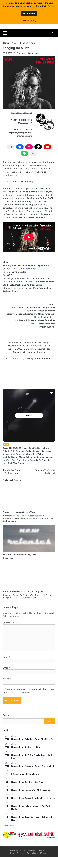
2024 (18, 448)
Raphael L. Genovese (27, 53)
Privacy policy (29, 20)
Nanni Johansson (44, 457)
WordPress (41, 853)
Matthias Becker (10, 457)
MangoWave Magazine (33, 850)
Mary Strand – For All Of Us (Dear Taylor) (23, 591)
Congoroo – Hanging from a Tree (19, 512)
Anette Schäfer (29, 448)
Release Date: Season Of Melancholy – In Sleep (33, 797)
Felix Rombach (18, 451)
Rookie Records (30, 460)
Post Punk (17, 460)
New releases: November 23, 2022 (19, 554)
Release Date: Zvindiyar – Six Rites (27, 782)
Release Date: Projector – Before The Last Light (33, 766)
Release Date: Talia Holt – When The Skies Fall (32, 739)
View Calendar (9, 825)
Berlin (40, 448)
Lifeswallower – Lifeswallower (25, 774)
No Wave (7, 460)
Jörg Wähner (39, 454)
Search (6, 715)
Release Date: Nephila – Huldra (25, 747)
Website (7, 678)
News (6, 444)
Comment (8, 622)
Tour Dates (18, 463)
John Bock (27, 454)
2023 (12, 448)
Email (6, 668)
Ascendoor (21, 853)
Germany (46, 451)
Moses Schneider (27, 457)
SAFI (41, 460)
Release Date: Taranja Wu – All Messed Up (30, 790)
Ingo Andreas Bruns (12, 454)
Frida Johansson (33, 451)
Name (6, 657)
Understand (29, 13)
